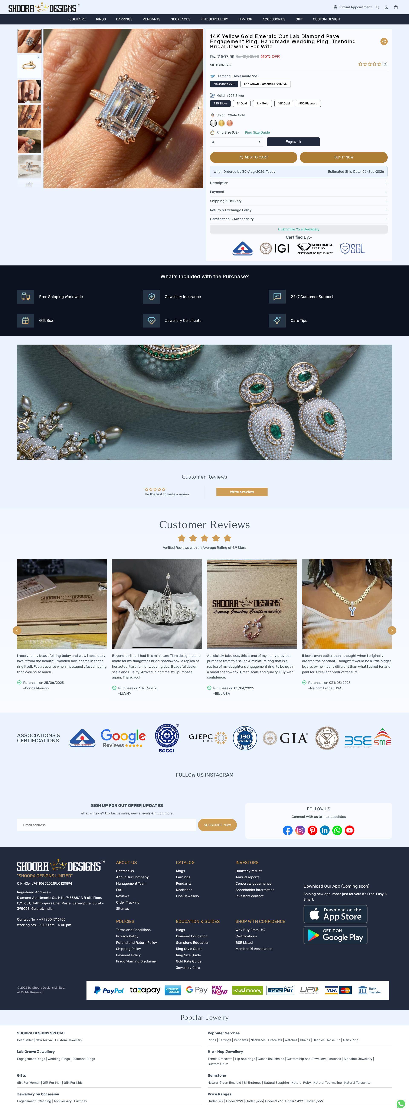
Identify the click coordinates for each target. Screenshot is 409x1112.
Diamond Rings (83, 1059)
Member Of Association (254, 949)
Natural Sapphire (277, 1083)
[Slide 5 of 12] (29, 141)
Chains (305, 1040)
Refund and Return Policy (136, 943)
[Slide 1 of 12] (29, 41)
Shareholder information (255, 890)
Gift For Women (28, 1083)
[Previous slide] (46, 108)
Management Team (131, 883)
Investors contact (250, 896)
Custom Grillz (218, 1064)
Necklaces (184, 890)
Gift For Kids (73, 1083)
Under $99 (215, 1101)
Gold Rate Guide (189, 961)
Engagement (26, 1101)
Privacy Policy (127, 936)
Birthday (80, 1101)
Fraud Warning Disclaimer (136, 961)
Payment (217, 192)
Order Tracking (128, 902)
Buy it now (343, 157)
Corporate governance (254, 883)
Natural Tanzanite (357, 1083)
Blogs (180, 930)
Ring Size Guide (257, 132)
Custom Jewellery (68, 1040)
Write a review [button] (242, 492)
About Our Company (132, 877)
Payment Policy (128, 955)
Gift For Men (52, 1083)
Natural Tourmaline (328, 1083)
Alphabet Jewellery (358, 1059)
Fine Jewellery (187, 896)
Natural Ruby (301, 1083)
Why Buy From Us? (250, 930)
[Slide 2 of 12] (29, 66)
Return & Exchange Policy (231, 210)
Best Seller (25, 1040)
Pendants (183, 883)
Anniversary (63, 1101)
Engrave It (293, 142)
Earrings (225, 1040)
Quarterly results (249, 871)
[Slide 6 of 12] (29, 166)
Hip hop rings (245, 1059)
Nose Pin (333, 1040)
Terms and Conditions (133, 930)
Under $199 (234, 1101)
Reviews (122, 896)
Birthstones (252, 1083)
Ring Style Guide (189, 949)
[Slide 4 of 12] (29, 116)
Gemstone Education (192, 943)
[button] (370, 64)
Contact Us (125, 871)
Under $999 (314, 1101)
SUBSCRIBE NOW (217, 825)
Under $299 (254, 1101)
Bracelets (275, 1040)
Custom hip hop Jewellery (306, 1059)
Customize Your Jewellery (299, 229)
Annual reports (247, 877)
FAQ (119, 890)
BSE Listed (244, 943)
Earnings (183, 877)
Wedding (44, 1101)
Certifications (246, 936)
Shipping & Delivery (226, 201)
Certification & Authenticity (232, 219)
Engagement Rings (31, 1059)
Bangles (319, 1040)
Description (219, 183)
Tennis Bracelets (220, 1059)
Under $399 (274, 1101)
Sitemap (122, 909)
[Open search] (377, 7)
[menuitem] (77, 19)
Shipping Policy (128, 949)
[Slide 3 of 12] (29, 91)
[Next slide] (199, 108)
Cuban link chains (271, 1059)
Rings (180, 871)
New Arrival (44, 1040)
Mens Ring (351, 1040)
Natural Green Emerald (224, 1083)
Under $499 (294, 1101)
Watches (291, 1040)
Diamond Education (191, 936)
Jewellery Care (188, 968)
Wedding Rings (59, 1059)
